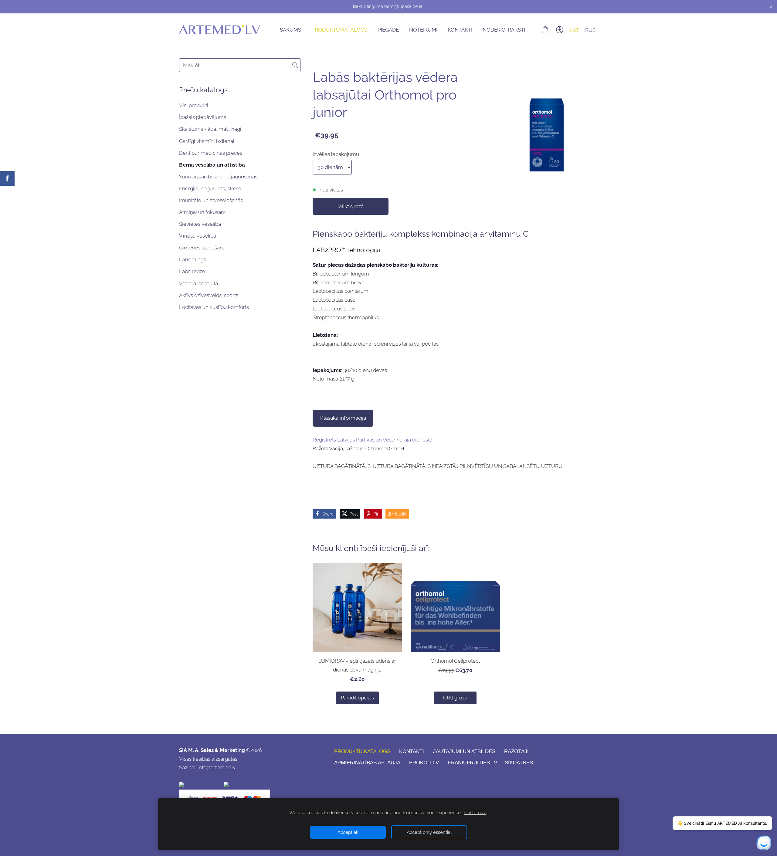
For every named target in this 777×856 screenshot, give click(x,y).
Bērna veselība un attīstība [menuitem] (212, 165)
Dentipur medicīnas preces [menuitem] (210, 153)
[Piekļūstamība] (559, 29)
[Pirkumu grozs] (545, 29)
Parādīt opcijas (357, 698)
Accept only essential (429, 832)
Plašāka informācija (343, 418)
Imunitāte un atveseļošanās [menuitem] (211, 200)
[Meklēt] (295, 65)
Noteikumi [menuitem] (423, 30)
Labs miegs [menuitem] (192, 259)
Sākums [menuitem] (290, 30)
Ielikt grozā (351, 206)
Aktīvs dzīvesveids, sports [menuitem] (208, 295)
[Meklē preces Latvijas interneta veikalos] (246, 785)
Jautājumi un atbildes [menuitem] (464, 751)
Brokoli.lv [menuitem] (424, 763)
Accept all (348, 832)
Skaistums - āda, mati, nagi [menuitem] (210, 129)
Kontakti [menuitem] (460, 30)
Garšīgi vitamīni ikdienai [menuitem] (206, 141)
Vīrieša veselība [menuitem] (197, 236)
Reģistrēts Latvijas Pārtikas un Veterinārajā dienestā (372, 440)
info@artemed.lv (217, 767)
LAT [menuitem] (574, 30)
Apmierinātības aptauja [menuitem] (367, 763)
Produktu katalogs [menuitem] (339, 30)
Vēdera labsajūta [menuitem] (198, 283)
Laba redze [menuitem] (192, 271)
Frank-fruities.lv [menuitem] (472, 763)
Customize (475, 812)
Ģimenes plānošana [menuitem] (202, 248)
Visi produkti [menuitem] (193, 105)
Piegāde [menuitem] (388, 30)
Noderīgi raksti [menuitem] (504, 30)
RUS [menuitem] (590, 30)
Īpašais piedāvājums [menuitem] (202, 117)
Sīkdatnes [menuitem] (519, 763)
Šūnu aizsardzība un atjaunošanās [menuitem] (218, 177)
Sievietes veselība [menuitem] (200, 224)
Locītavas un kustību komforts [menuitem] (214, 307)
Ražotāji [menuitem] (516, 751)
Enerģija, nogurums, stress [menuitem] (210, 188)
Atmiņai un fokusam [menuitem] (202, 212)
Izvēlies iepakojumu (336, 154)
